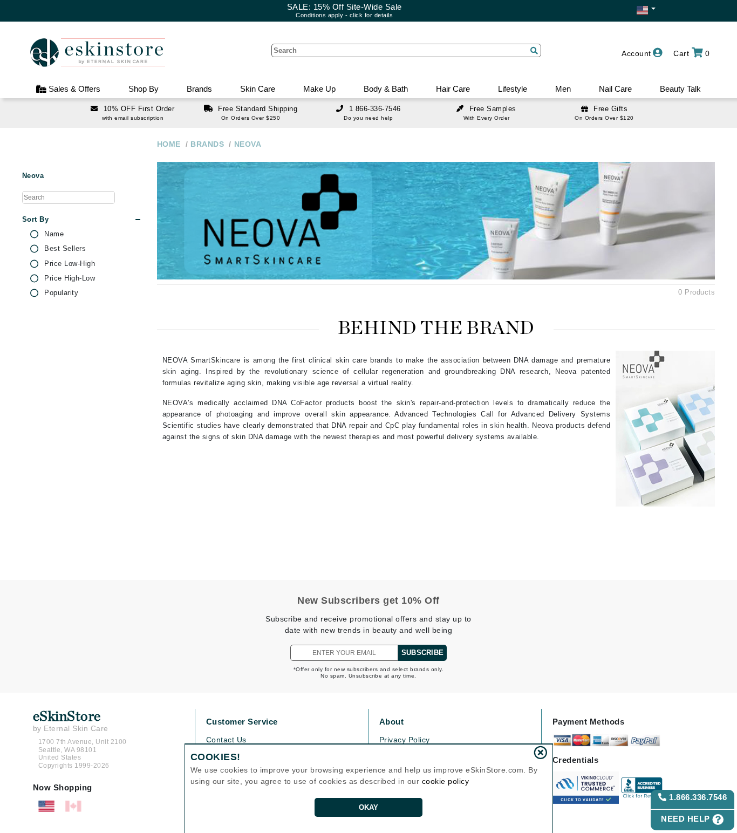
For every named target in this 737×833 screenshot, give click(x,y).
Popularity (61, 293)
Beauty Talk (680, 88)
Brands (199, 88)
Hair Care (453, 88)
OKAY (369, 807)
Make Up (319, 88)
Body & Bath (386, 88)
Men (563, 88)
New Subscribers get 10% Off (368, 600)
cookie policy (445, 781)
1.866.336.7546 (697, 797)
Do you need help (368, 118)
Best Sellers (65, 248)
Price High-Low (69, 278)
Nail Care (615, 88)
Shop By (143, 88)
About (391, 721)
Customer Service (242, 721)
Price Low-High (69, 264)
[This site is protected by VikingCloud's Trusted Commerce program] (585, 787)
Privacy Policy (404, 739)
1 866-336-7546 (375, 109)
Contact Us (226, 739)
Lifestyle (512, 88)
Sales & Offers (73, 88)
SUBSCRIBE (422, 652)
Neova (33, 176)
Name (54, 234)
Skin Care (257, 88)
